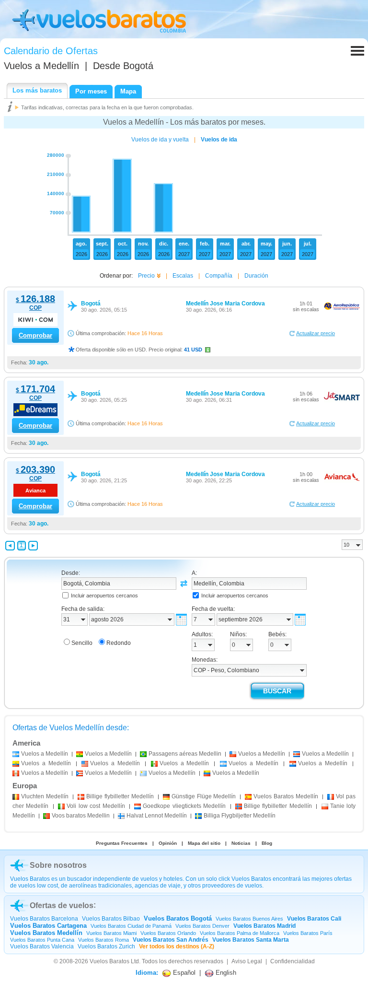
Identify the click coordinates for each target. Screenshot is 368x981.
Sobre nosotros (58, 865)
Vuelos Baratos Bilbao (111, 918)
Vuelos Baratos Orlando (168, 933)
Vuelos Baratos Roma (103, 940)
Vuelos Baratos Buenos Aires (249, 919)
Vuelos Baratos (109, 961)
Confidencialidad (292, 961)
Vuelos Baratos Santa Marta (250, 939)
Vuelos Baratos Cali (314, 918)
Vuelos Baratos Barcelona (44, 918)
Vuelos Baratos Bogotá (178, 918)
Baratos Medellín (285, 796)
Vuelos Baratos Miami (111, 933)
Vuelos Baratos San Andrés (170, 939)
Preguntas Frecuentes (122, 843)
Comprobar (35, 335)
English (225, 972)
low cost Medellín (96, 806)
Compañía (218, 275)
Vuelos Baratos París (308, 933)
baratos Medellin (81, 815)
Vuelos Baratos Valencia (42, 946)
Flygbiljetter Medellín (240, 815)
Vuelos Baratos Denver (202, 926)
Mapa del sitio (204, 843)
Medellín (45, 796)
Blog (267, 843)
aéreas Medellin (185, 753)
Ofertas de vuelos (61, 905)
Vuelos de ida (219, 139)
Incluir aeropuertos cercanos (104, 595)
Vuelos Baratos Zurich (106, 946)
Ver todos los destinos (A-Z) (176, 946)
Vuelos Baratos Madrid (264, 926)
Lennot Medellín (156, 815)
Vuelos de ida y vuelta (160, 139)
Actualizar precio (315, 333)
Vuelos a (41, 65)
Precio (146, 275)
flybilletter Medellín (120, 796)
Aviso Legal (246, 961)
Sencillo (81, 643)
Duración (256, 275)
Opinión (168, 843)
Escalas (182, 275)
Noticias (241, 843)
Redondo (118, 643)
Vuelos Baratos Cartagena (48, 925)
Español (183, 972)
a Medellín (44, 753)
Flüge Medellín (204, 796)
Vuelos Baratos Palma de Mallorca (239, 933)
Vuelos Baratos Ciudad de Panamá (131, 926)
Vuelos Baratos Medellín (46, 932)
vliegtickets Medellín (184, 806)
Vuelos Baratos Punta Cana (42, 940)
